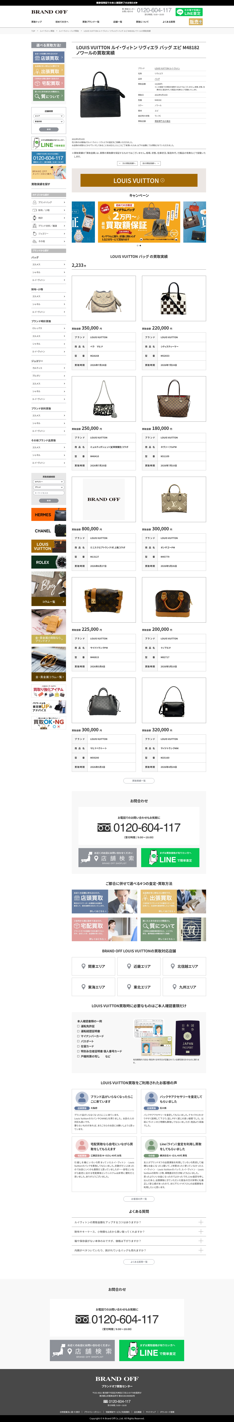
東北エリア (142, 987)
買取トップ (36, 21)
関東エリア (96, 966)
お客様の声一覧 (139, 1198)
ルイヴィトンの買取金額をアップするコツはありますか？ (108, 1222)
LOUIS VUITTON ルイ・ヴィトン (167, 68)
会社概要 (137, 1412)
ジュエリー (37, 361)
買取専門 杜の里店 (162, 121)
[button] (137, 245)
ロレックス (37, 328)
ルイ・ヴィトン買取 (47, 30)
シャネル (36, 272)
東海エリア (96, 987)
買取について (142, 21)
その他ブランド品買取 (43, 440)
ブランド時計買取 (41, 321)
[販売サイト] (196, 21)
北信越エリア (187, 966)
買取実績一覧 (139, 780)
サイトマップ (151, 1412)
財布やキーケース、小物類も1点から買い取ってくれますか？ (110, 1231)
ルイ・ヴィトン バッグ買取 (69, 30)
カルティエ (37, 368)
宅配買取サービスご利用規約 (118, 1412)
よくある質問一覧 (139, 1261)
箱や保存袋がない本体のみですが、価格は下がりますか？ (108, 1241)
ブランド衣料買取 (41, 408)
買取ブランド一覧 (90, 21)
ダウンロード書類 (167, 1412)
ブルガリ (36, 375)
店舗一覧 (117, 21)
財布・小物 (37, 289)
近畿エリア (142, 966)
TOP (33, 30)
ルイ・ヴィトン (38, 280)
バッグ (35, 257)
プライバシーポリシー (92, 1412)
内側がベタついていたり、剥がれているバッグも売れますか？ (110, 1250)
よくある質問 (169, 21)
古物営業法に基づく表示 (70, 1412)
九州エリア (187, 987)
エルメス (36, 264)
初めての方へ (62, 21)
